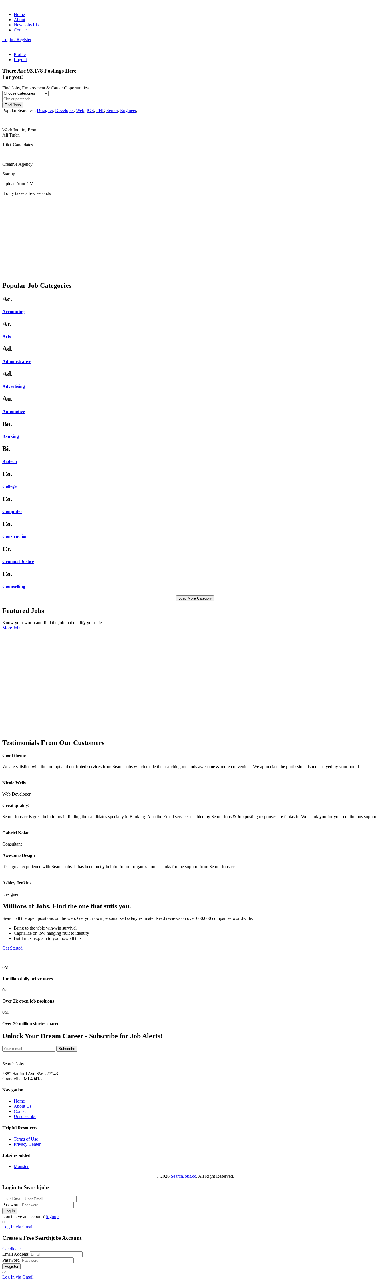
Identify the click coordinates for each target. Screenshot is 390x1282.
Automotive (13, 411)
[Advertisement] (173, 236)
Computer (12, 511)
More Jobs (11, 627)
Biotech (9, 461)
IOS (90, 110)
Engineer (128, 110)
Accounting (13, 311)
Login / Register (16, 39)
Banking (10, 436)
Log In (10, 1211)
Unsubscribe (25, 1116)
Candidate (11, 1248)
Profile (20, 54)
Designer (45, 110)
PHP (100, 110)
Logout (20, 59)
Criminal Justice (18, 561)
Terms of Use (26, 1139)
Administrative (16, 361)
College (9, 486)
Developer (64, 110)
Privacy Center (27, 1144)
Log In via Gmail (17, 1226)
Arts (6, 336)
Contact (21, 29)
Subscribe (67, 1049)
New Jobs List (27, 24)
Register (11, 1266)
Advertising (13, 386)
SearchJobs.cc (183, 1176)
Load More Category (195, 598)
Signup (52, 1216)
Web (80, 110)
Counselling (13, 586)
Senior (112, 110)
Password (11, 1204)
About (19, 19)
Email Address (15, 1254)
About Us (22, 1106)
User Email (12, 1198)
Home (19, 14)
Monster (21, 1166)
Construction (15, 536)
